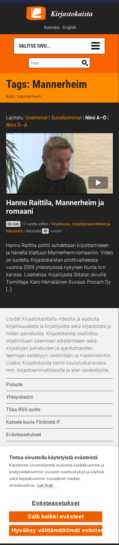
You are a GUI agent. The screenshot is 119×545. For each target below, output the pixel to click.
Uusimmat (36, 118)
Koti (10, 96)
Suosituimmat (66, 118)
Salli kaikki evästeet (55, 516)
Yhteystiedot (19, 397)
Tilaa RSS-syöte (23, 409)
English (69, 27)
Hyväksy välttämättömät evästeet (57, 530)
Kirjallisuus (60, 224)
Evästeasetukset (55, 503)
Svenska (52, 27)
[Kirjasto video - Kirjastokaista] (36, 13)
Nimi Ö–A (16, 125)
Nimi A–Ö (95, 118)
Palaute (14, 384)
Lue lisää (45, 485)
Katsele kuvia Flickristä (30, 422)
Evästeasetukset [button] (23, 435)
